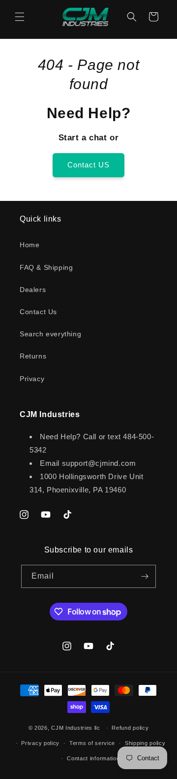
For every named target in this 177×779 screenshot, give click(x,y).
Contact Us (38, 312)
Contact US (88, 165)
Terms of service (92, 743)
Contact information (93, 758)
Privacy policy (40, 743)
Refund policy (130, 728)
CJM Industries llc (75, 728)
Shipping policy (145, 743)
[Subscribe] (144, 576)
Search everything (50, 334)
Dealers (33, 289)
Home (29, 245)
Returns (33, 356)
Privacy (32, 379)
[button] (19, 17)
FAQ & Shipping (46, 267)
